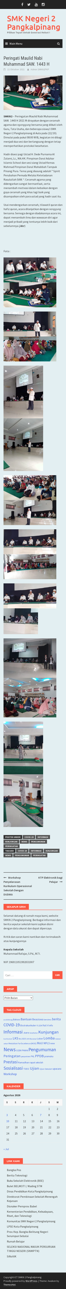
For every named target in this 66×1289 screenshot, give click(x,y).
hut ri (46, 1025)
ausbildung (8, 1020)
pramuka (48, 1056)
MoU (40, 1043)
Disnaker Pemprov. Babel (22, 1206)
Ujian (34, 1068)
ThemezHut (9, 1284)
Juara (26, 1032)
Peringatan (11, 846)
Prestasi (11, 1061)
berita (56, 1019)
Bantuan (26, 1019)
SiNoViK (11, 1256)
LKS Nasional (31, 1039)
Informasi (42, 837)
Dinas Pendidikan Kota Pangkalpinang (30, 1191)
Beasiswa (37, 1019)
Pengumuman (38, 841)
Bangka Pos (14, 1170)
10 (7, 1121)
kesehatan (34, 1033)
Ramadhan (23, 1062)
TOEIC (26, 1068)
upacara (57, 1068)
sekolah (39, 1062)
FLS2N (39, 1025)
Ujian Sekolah (46, 1069)
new (52, 1043)
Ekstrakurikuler (28, 1025)
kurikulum (8, 1039)
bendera (47, 1019)
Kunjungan (11, 841)
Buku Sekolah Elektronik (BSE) (25, 1180)
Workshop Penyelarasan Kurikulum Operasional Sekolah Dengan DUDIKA (18, 886)
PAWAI (25, 1050)
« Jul (6, 1149)
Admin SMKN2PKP (40, 69)
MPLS (46, 1043)
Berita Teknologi (17, 1175)
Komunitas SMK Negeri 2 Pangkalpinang (31, 1221)
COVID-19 (28, 837)
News (24, 841)
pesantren (25, 1056)
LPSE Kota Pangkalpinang (22, 1226)
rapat (32, 1062)
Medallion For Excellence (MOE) (22, 1043)
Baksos (16, 1019)
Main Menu (16, 43)
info (51, 1025)
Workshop (10, 1074)
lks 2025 (22, 1038)
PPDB (39, 1056)
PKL (32, 1056)
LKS (15, 1038)
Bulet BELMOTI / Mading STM (24, 1186)
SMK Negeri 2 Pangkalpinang (33, 23)
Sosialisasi (13, 1068)
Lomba (49, 1038)
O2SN (18, 1050)
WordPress (31, 1281)
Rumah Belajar (16, 1241)
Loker (40, 1038)
